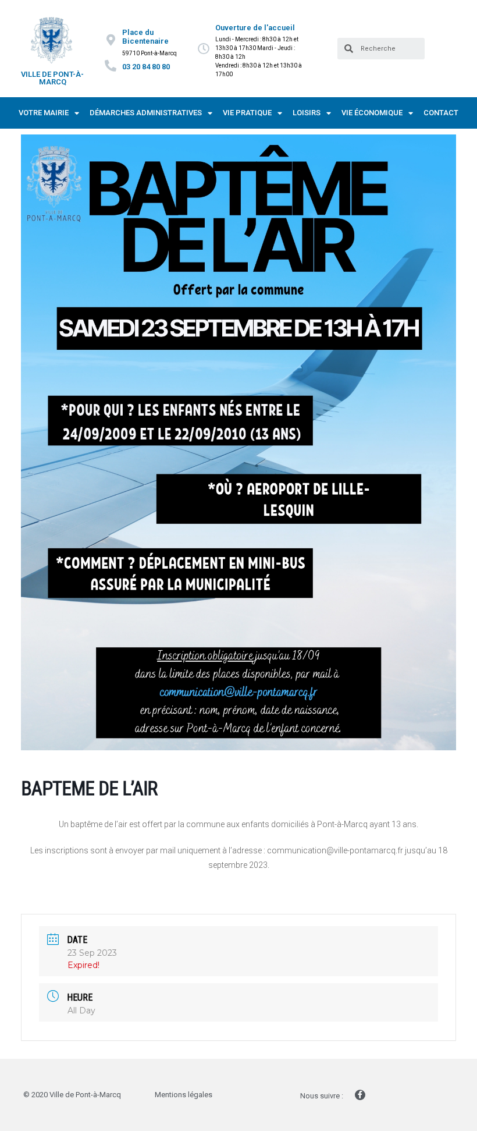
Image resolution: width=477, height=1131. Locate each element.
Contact (440, 112)
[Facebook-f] (360, 1095)
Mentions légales (183, 1094)
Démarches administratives (146, 112)
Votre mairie (44, 112)
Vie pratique (247, 112)
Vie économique (372, 112)
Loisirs (307, 112)
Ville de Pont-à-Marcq (52, 78)
